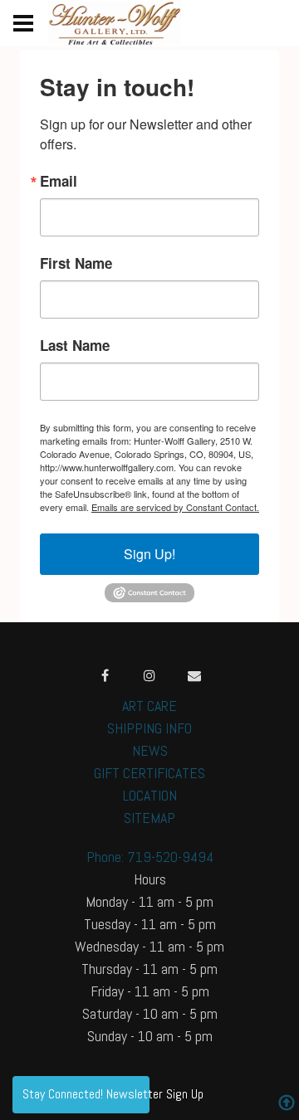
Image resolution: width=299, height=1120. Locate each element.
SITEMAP (149, 817)
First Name (76, 263)
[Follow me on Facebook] (105, 675)
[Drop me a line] (194, 675)
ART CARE (149, 705)
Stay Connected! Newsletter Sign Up (86, 1094)
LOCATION (150, 795)
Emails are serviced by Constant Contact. (175, 507)
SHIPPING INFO (149, 728)
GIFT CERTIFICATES (149, 772)
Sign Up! (149, 553)
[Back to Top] (286, 1104)
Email (58, 181)
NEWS (150, 750)
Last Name (75, 345)
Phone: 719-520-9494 (149, 856)
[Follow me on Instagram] (149, 675)
